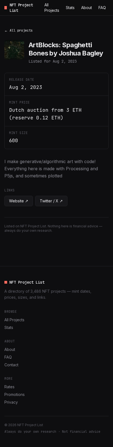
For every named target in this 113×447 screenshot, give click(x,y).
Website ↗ (18, 201)
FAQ (102, 7)
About (86, 7)
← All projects (18, 30)
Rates (9, 386)
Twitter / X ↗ (51, 201)
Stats (70, 7)
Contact (11, 364)
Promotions (14, 394)
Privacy (11, 402)
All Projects (51, 7)
